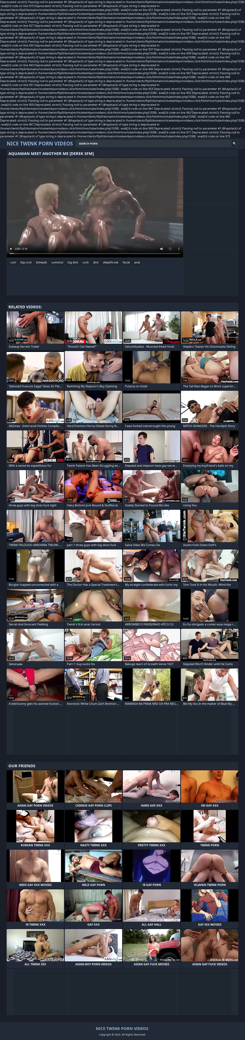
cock (86, 262)
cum (13, 262)
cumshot (57, 262)
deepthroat (110, 262)
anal (137, 262)
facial (126, 262)
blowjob (41, 262)
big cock (26, 262)
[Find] (235, 143)
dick (96, 262)
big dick (73, 262)
